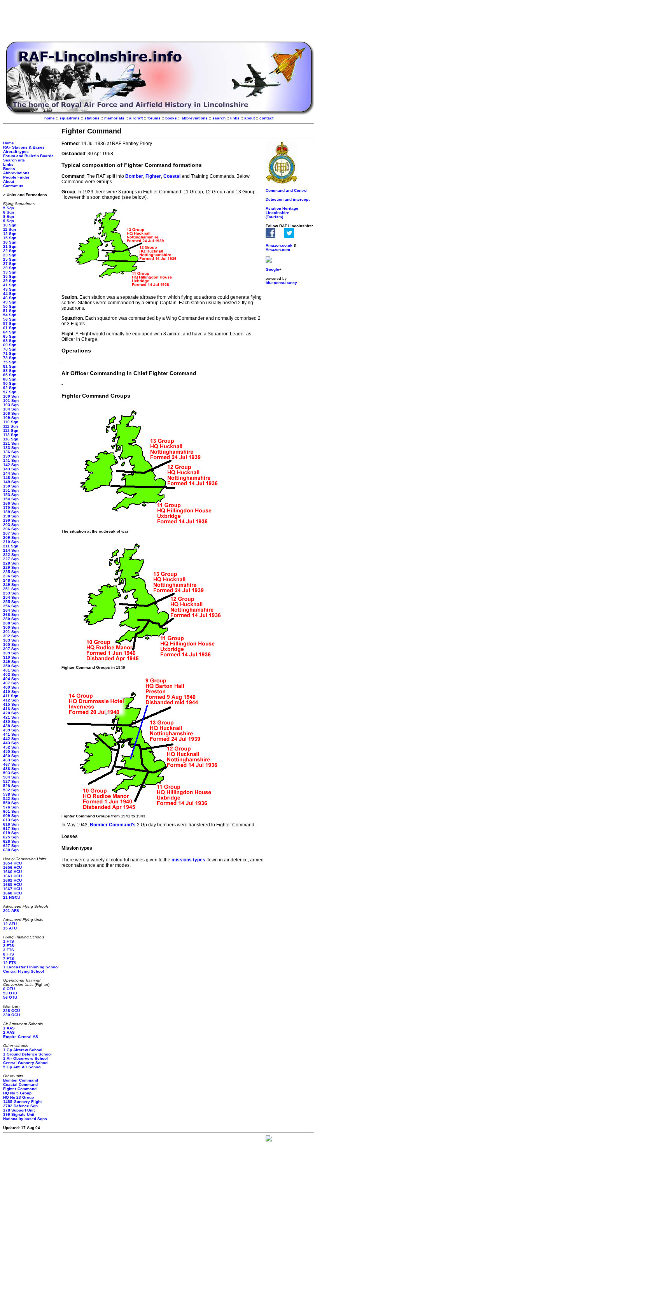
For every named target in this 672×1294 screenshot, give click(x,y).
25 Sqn (9, 259)
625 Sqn (11, 837)
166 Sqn (11, 503)
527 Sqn (11, 781)
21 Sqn (9, 246)
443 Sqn (11, 743)
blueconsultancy (281, 283)
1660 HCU (12, 872)
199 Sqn (11, 520)
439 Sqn (11, 730)
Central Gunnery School (26, 1063)
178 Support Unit (19, 1110)
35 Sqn (9, 276)
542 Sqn (11, 798)
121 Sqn (11, 443)
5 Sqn (8, 208)
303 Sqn (11, 640)
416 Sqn (11, 709)
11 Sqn (9, 229)
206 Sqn (11, 529)
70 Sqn (9, 349)
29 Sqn (9, 268)
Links (8, 164)
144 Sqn (11, 473)
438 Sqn (11, 726)
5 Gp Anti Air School (22, 1067)
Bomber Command (20, 1080)
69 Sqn (9, 345)
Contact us (13, 186)
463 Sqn (11, 760)
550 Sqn (11, 803)
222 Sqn (11, 554)
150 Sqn (11, 486)
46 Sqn (9, 298)
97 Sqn (9, 392)
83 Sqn (9, 370)
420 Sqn (11, 713)
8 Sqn (8, 216)
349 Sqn (11, 661)
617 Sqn (11, 828)
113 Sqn (10, 435)
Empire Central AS (20, 1036)
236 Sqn (11, 576)
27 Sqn (9, 263)
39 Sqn (9, 281)
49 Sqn (9, 302)
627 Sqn (11, 845)
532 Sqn (11, 790)
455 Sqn (11, 751)
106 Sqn (11, 413)
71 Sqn (9, 353)
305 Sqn (11, 644)
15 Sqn (9, 238)
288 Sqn (11, 623)
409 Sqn (11, 687)
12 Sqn (9, 233)
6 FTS (8, 954)
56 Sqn (9, 319)
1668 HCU (12, 893)
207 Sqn (11, 533)
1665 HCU (12, 884)
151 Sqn (11, 490)
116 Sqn (10, 439)
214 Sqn (11, 550)
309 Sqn (11, 653)
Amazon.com (278, 249)
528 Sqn (11, 786)
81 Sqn (9, 366)
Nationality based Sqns (25, 1119)
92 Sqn (9, 388)
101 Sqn (11, 400)
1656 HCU (12, 867)
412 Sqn (11, 700)
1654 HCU (12, 863)
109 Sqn (11, 418)
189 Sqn (11, 512)
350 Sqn (11, 666)
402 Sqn (11, 674)
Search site (14, 160)
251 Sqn (11, 589)
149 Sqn (11, 482)
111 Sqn (10, 426)
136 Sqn (11, 452)
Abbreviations (16, 173)
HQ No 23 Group (18, 1097)
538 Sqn (11, 794)
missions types (189, 860)
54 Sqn (9, 315)
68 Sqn (9, 340)
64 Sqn (9, 332)
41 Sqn (9, 285)
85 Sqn (9, 375)
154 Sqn (11, 499)
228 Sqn (11, 563)
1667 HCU (12, 889)
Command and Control (287, 190)
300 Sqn (11, 627)
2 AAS (9, 1032)
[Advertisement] (158, 20)
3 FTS (8, 950)
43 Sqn (9, 289)
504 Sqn (11, 777)
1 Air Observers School (25, 1058)
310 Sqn (11, 657)
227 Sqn (11, 559)
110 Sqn (10, 422)
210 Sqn (11, 542)
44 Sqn (9, 293)
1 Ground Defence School (27, 1054)
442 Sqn (11, 738)
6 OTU (9, 989)
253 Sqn (11, 593)
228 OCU (11, 1010)
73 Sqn (9, 358)
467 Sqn (11, 764)
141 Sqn (11, 460)
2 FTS (8, 945)
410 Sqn (11, 691)
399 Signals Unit (18, 1114)
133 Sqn (11, 447)
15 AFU (10, 928)
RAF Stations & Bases (24, 147)
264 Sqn (11, 610)
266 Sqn (11, 614)
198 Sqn (11, 516)
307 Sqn (11, 649)
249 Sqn (11, 584)
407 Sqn (11, 683)
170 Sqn (11, 507)
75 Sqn (9, 362)
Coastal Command (20, 1084)
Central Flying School (23, 971)
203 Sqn (11, 525)
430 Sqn (11, 721)
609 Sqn (11, 816)
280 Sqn (11, 619)
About (8, 181)
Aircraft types (16, 151)
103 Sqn (11, 405)
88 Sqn (9, 379)
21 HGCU (11, 897)
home (49, 118)
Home (8, 143)
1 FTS (8, 941)
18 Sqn (9, 242)
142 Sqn (11, 465)
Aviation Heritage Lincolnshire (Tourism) (282, 212)
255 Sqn (11, 602)
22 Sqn (9, 251)
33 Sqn (9, 272)
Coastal (172, 176)
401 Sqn (11, 670)
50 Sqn (9, 306)
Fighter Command (20, 1089)
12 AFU (10, 924)
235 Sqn (11, 572)
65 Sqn (9, 336)
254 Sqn (11, 597)
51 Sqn (9, 311)
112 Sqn (10, 430)
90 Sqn (9, 383)
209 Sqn (11, 537)
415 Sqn (11, 704)
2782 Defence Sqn (20, 1106)
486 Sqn (11, 768)
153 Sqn (11, 495)
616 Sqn (11, 824)
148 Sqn (11, 477)
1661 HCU (12, 876)
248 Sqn (11, 580)
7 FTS (8, 958)
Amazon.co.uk (279, 245)
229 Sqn (11, 567)
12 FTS (9, 963)
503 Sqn (11, 773)
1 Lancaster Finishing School (31, 967)
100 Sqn (11, 396)
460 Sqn (11, 756)
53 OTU (10, 993)
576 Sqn (11, 807)
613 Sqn (11, 820)
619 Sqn (11, 833)
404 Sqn (11, 679)
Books (9, 169)
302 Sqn (11, 636)
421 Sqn (11, 717)
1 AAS (9, 1028)
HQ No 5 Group (17, 1093)
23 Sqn (9, 255)
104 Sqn (11, 409)
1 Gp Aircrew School (22, 1050)
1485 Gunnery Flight (22, 1101)
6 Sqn (8, 212)
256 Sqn (11, 606)
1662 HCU (12, 880)
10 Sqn (9, 225)
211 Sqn (10, 546)
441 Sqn (11, 734)
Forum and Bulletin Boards (28, 156)
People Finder (16, 177)
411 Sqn (10, 696)
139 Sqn (11, 456)
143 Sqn (11, 469)
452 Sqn (11, 747)
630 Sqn (11, 850)
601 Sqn (11, 811)
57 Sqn (9, 323)
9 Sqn (8, 221)
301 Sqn (11, 631)
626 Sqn (11, 841)
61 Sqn (9, 328)
